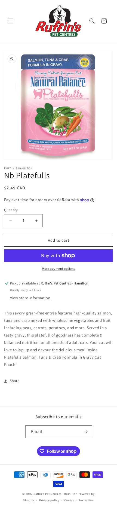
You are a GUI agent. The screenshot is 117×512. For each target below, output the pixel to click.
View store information (30, 297)
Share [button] (15, 380)
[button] (11, 21)
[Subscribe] (86, 431)
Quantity (11, 210)
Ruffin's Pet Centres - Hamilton (55, 494)
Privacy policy (49, 500)
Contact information (79, 500)
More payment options (58, 268)
